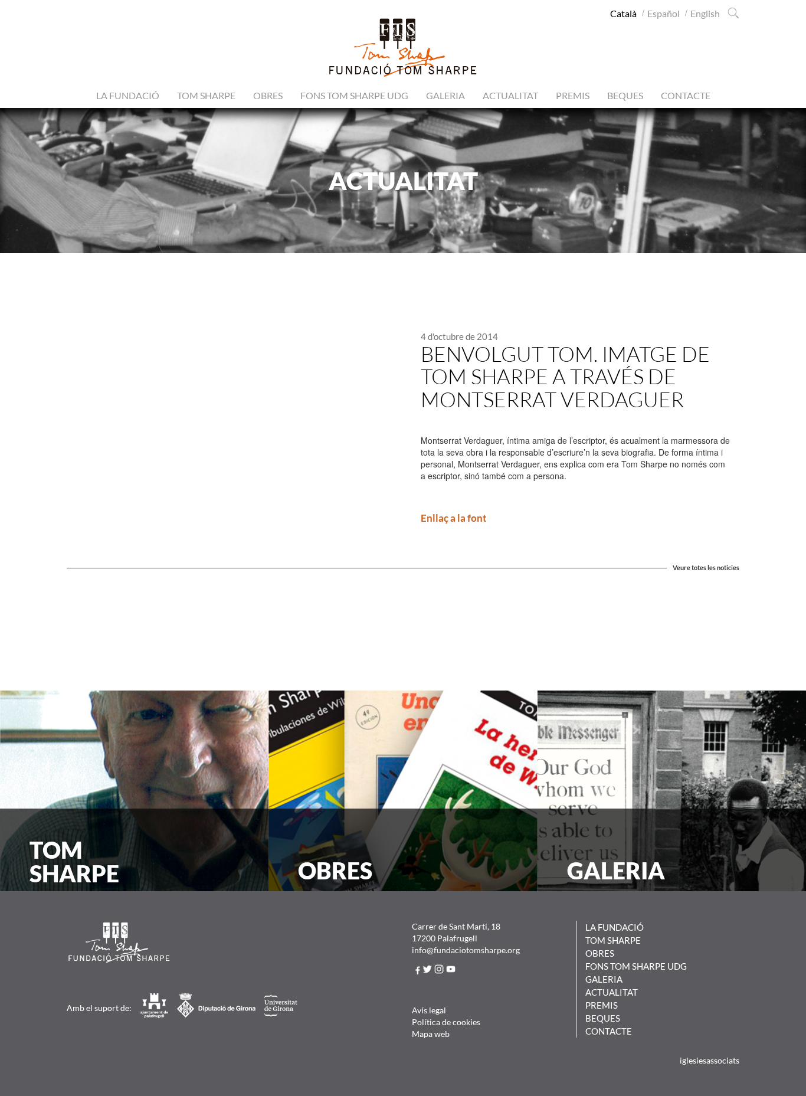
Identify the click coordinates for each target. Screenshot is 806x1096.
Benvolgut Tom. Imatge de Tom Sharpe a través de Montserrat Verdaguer (565, 376)
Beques (625, 95)
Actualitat (510, 95)
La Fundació (127, 95)
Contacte (685, 95)
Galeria (445, 95)
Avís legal (429, 1010)
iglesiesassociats (709, 1060)
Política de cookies (446, 1022)
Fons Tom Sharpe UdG (354, 95)
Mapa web (431, 1034)
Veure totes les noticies (706, 567)
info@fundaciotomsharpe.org (466, 950)
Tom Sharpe (206, 95)
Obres (268, 95)
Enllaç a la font (454, 518)
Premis (572, 95)
